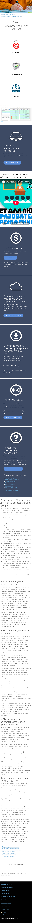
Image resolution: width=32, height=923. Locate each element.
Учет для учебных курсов (8, 853)
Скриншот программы (7, 884)
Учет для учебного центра (8, 851)
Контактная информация (13, 417)
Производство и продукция (12, 479)
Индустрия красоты (10, 484)
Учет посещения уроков (8, 856)
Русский (4, 914)
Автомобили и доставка (11, 487)
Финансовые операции (11, 481)
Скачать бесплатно (11, 365)
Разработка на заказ (6, 906)
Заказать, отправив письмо (13, 411)
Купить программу (6, 903)
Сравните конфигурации (12, 162)
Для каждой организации (11, 490)
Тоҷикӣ (4, 912)
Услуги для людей (10, 489)
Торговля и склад (9, 478)
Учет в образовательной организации (11, 850)
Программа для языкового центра (10, 847)
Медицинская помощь (11, 482)
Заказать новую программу (13, 468)
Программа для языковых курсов (10, 848)
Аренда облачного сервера (13, 315)
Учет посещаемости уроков (9, 854)
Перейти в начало (5, 909)
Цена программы (10, 257)
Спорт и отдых (9, 486)
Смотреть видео (5, 890)
